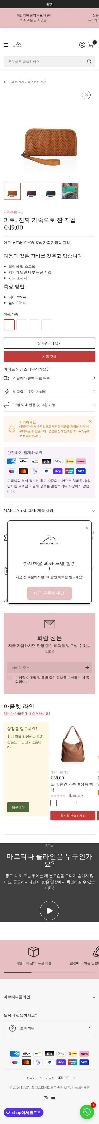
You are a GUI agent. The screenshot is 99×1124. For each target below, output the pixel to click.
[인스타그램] (46, 1098)
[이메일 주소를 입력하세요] (87, 667)
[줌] (86, 95)
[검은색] (34, 325)
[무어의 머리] (22, 325)
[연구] (89, 61)
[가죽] (9, 325)
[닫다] (90, 421)
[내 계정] (82, 44)
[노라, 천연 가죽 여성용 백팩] (72, 744)
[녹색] (47, 325)
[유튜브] (53, 1098)
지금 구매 (49, 356)
